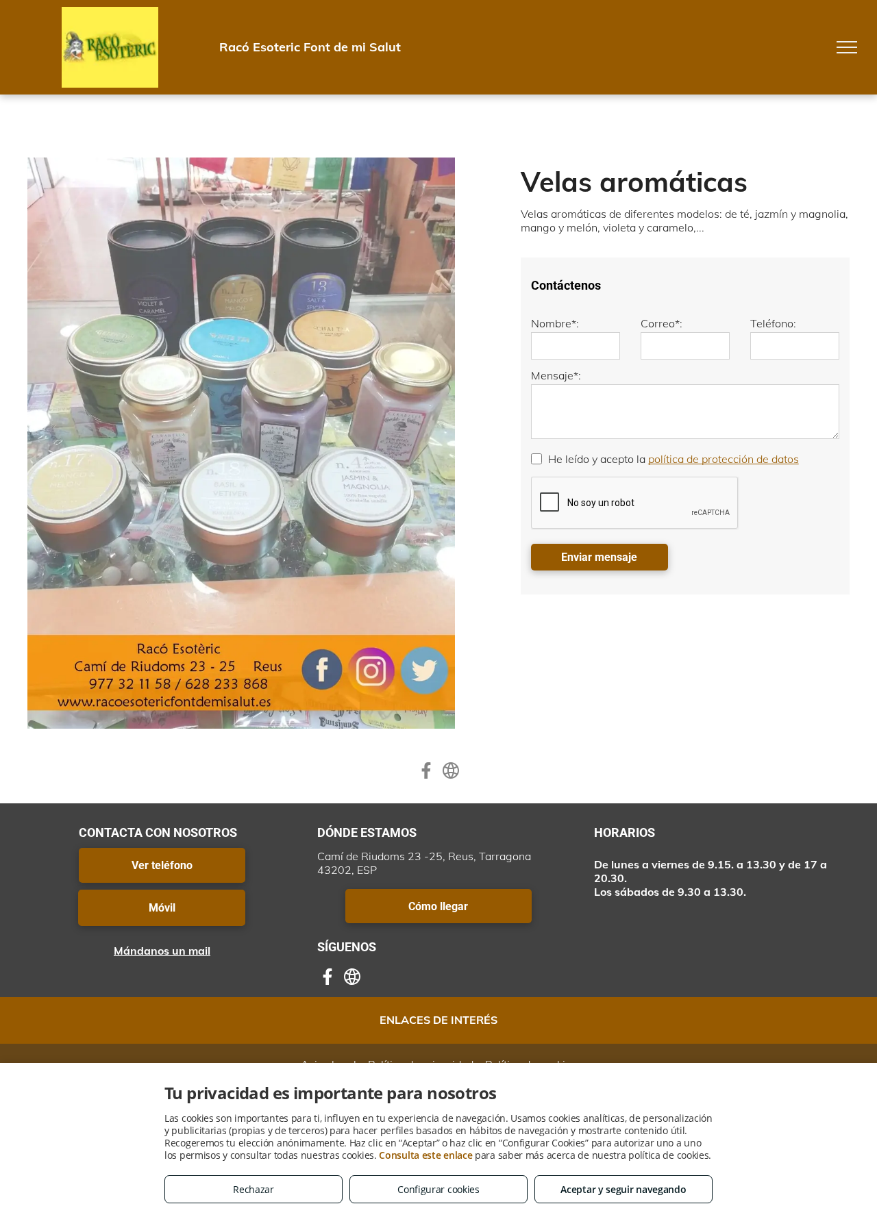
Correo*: (661, 323)
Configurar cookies (438, 1189)
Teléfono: (773, 323)
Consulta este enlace (425, 1155)
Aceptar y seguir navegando (623, 1189)
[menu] (847, 47)
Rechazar (253, 1189)
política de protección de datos (723, 459)
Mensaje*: (556, 375)
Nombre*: (555, 323)
